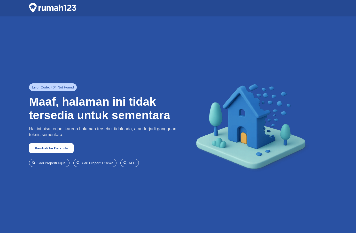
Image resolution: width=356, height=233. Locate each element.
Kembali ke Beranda (51, 148)
